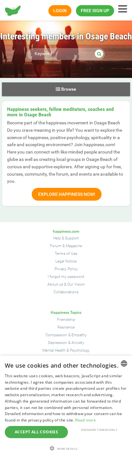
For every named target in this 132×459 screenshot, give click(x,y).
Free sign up (95, 10)
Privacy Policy (66, 269)
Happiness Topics (66, 312)
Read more (85, 420)
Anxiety (77, 342)
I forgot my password (66, 276)
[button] (66, 448)
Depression (57, 342)
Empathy (79, 335)
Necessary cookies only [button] (99, 429)
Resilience (66, 327)
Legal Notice (66, 261)
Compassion (56, 335)
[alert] (66, 407)
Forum (56, 246)
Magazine (74, 246)
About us (55, 284)
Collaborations (66, 292)
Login (60, 10)
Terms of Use (66, 253)
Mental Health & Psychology (66, 350)
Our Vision (76, 284)
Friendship (66, 319)
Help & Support (66, 238)
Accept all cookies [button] (36, 432)
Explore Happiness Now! (66, 194)
